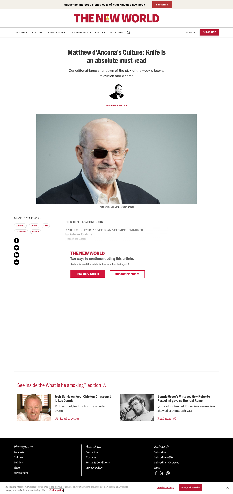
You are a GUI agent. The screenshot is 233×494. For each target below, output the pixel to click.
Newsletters (56, 32)
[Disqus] (116, 327)
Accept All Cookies (190, 487)
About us (91, 457)
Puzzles (100, 32)
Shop (17, 467)
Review (35, 232)
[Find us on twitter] (162, 474)
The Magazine (79, 32)
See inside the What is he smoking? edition (59, 384)
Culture (37, 32)
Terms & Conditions (98, 462)
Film (45, 226)
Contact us (92, 452)
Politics (21, 32)
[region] (116, 488)
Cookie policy (56, 490)
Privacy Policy (94, 467)
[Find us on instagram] (168, 474)
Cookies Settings (165, 487)
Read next (164, 419)
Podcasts (116, 32)
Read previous (69, 419)
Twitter (16, 248)
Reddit (16, 262)
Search (128, 33)
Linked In (16, 255)
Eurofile (20, 226)
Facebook (16, 240)
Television (21, 232)
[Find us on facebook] (156, 474)
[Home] (116, 18)
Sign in (190, 32)
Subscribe (162, 4)
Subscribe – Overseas (166, 462)
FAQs (157, 467)
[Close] (227, 487)
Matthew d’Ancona (116, 105)
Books (34, 226)
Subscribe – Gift (163, 457)
